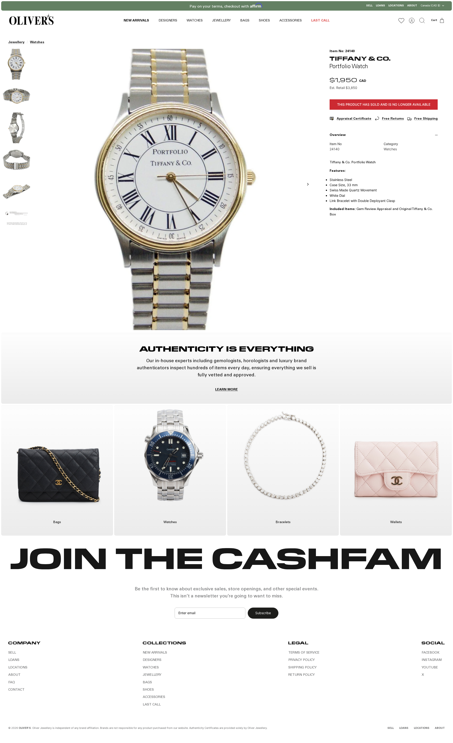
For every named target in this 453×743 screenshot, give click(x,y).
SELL (369, 5)
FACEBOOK (431, 653)
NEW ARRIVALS (136, 20)
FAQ (11, 682)
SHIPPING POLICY (302, 667)
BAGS (244, 20)
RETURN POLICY (301, 675)
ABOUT (412, 5)
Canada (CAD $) (430, 5)
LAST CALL (320, 20)
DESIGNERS (168, 20)
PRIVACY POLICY (301, 660)
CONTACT (16, 690)
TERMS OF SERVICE (303, 653)
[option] (174, 189)
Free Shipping (426, 119)
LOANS (380, 5)
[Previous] (178, 5)
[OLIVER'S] (31, 20)
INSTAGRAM (432, 660)
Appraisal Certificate (354, 119)
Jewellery (16, 42)
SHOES (264, 20)
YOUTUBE (430, 667)
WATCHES (195, 20)
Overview (338, 135)
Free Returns (393, 119)
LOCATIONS (396, 5)
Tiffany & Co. (360, 58)
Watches (37, 42)
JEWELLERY (221, 20)
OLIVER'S (25, 728)
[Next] (274, 5)
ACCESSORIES (290, 20)
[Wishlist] (401, 20)
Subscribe (263, 613)
